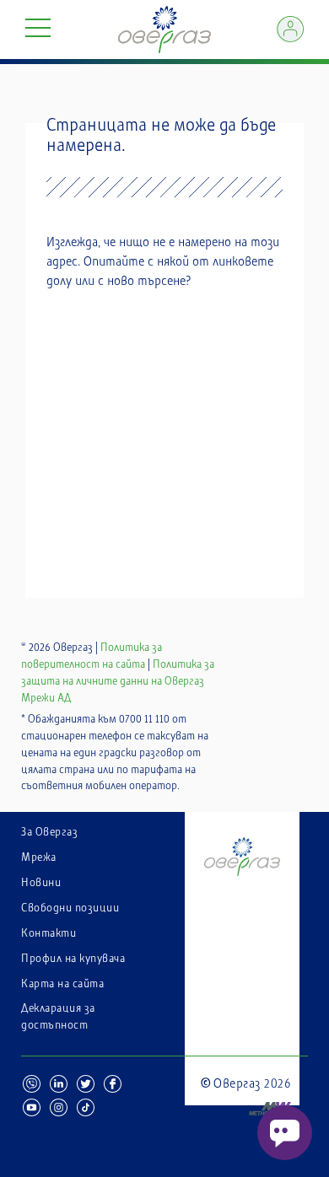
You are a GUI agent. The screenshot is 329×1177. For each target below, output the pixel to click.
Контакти (48, 933)
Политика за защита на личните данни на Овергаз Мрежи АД (117, 681)
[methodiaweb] (246, 1098)
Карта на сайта (62, 984)
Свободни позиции (70, 908)
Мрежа (39, 857)
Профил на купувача (73, 959)
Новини (41, 883)
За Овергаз (49, 832)
